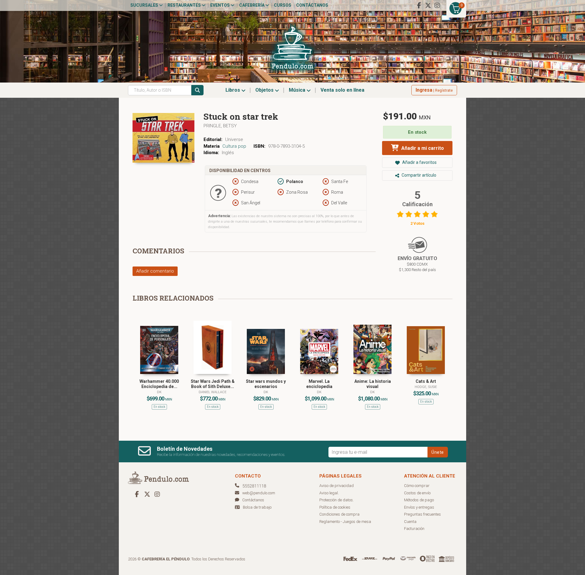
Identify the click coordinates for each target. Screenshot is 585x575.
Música (298, 90)
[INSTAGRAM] (437, 5)
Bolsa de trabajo (257, 507)
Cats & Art (426, 381)
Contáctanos (312, 5)
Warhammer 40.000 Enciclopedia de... (159, 384)
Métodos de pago (419, 500)
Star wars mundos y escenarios (266, 384)
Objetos (265, 90)
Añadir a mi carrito (422, 148)
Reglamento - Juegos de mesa (345, 521)
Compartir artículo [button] (418, 175)
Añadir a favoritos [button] (419, 162)
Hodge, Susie (426, 387)
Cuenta (410, 521)
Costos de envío (417, 493)
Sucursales (144, 5)
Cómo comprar (417, 485)
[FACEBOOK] (419, 5)
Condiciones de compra (339, 514)
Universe (234, 139)
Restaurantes (185, 5)
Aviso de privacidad (336, 485)
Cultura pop (234, 146)
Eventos (220, 5)
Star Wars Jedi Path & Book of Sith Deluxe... (213, 384)
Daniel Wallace (212, 392)
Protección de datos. (336, 500)
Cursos (282, 5)
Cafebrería (252, 5)
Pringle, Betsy (220, 126)
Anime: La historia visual (372, 384)
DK (159, 392)
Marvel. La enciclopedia (319, 384)
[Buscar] (197, 90)
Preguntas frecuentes (422, 514)
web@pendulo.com (258, 493)
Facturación (414, 528)
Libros (233, 90)
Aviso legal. (329, 493)
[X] (428, 5)
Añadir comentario (155, 271)
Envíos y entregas (419, 507)
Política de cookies (334, 507)
